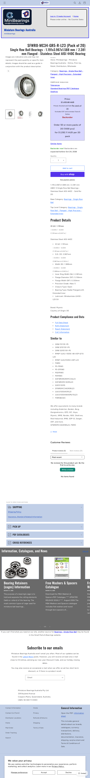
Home (75, 16)
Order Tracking (11, 733)
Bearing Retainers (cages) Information (17, 585)
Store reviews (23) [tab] (76, 451)
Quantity (53, 156)
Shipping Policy (14, 512)
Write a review (67, 470)
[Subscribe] (62, 677)
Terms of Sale (38, 728)
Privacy (36, 713)
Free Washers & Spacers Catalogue (61, 585)
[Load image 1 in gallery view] (10, 114)
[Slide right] (49, 626)
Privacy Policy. (58, 766)
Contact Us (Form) (12, 713)
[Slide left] (40, 626)
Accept (44, 772)
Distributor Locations (13, 718)
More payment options (67, 179)
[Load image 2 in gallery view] (20, 114)
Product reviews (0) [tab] (59, 451)
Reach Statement (62, 329)
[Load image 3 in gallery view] (30, 114)
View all (85, 551)
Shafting (54, 92)
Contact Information (13, 708)
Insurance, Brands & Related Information (25, 517)
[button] (4, 2)
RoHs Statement (62, 326)
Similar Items (56, 144)
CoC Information (62, 332)
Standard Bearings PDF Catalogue (64, 88)
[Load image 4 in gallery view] (40, 114)
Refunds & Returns (40, 718)
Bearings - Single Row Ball (65, 632)
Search (8, 738)
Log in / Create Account (60, 16)
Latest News (28, 657)
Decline (69, 772)
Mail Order (9, 728)
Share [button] (55, 432)
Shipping (36, 723)
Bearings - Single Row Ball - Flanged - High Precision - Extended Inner (66, 74)
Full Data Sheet (61, 323)
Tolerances (55, 85)
